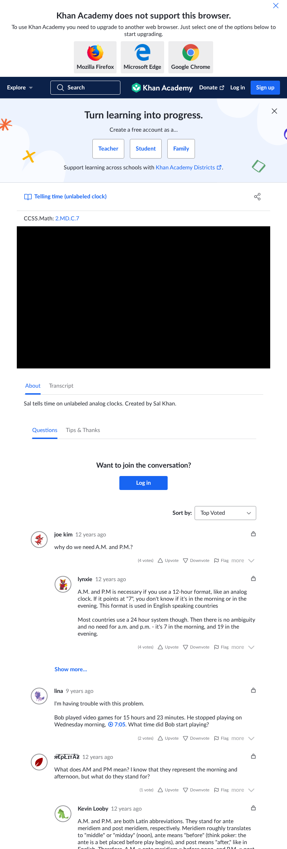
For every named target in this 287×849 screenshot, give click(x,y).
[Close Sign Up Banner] (274, 111)
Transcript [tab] (61, 386)
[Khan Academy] (162, 87)
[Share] (257, 197)
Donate (208, 87)
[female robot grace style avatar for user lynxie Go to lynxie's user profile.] (62, 584)
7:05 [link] (119, 724)
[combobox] (225, 513)
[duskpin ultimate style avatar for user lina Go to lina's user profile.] (38, 696)
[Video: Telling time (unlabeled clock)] (143, 297)
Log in (237, 87)
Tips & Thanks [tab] (83, 430)
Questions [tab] (44, 430)
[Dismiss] (275, 5)
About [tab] (33, 386)
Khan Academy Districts (185, 167)
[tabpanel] (143, 401)
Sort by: (182, 513)
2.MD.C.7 (67, 218)
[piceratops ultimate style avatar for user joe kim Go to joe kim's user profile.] (38, 539)
